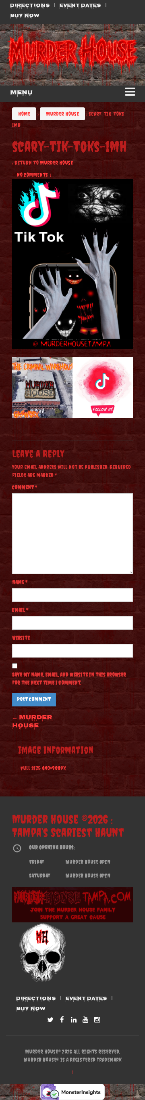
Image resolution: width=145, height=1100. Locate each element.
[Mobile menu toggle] (130, 94)
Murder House (62, 114)
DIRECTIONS (30, 6)
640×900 (51, 768)
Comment (24, 487)
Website (21, 638)
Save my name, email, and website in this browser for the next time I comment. (69, 678)
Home (24, 114)
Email (20, 610)
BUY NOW (24, 16)
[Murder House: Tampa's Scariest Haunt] (72, 54)
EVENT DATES (80, 6)
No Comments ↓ (34, 175)
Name (20, 582)
